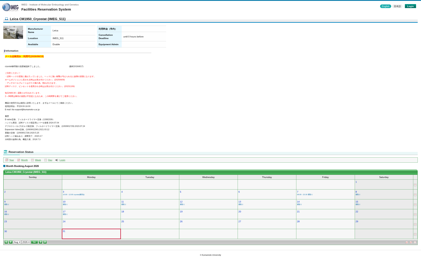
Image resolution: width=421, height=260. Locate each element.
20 (239, 211)
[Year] (407, 242)
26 (181, 221)
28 (298, 221)
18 (122, 211)
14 (298, 201)
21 (298, 211)
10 (64, 201)
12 (181, 201)
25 (122, 221)
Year (11, 160)
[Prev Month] (11, 241)
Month (24, 160)
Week (38, 160)
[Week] (415, 184)
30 (5, 231)
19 (181, 211)
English (385, 6)
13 (239, 201)
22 (357, 211)
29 (357, 221)
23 (5, 221)
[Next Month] (40, 241)
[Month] (411, 242)
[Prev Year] (6, 241)
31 (64, 231)
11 (122, 201)
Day (50, 160)
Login (410, 6)
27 (239, 221)
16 (5, 211)
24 (64, 221)
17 (64, 211)
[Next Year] (45, 241)
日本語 (397, 6)
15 (357, 201)
